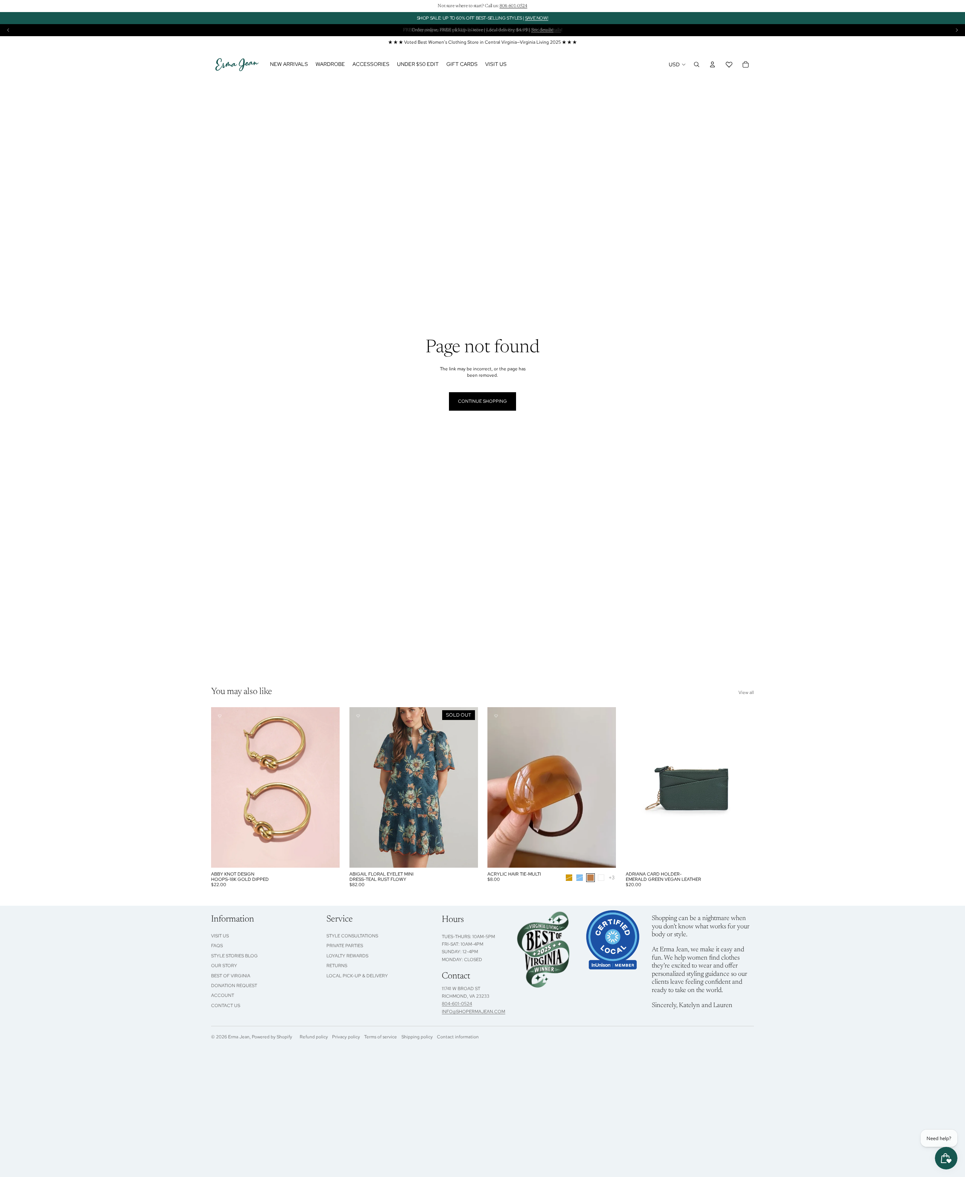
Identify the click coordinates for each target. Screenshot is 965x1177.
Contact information (458, 1037)
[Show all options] (611, 877)
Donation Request (234, 986)
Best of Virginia (230, 976)
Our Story (224, 966)
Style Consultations (352, 936)
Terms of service (380, 1037)
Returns (336, 966)
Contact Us (225, 1006)
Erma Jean (239, 1037)
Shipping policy (417, 1037)
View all (746, 692)
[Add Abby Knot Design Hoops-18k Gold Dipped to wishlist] (220, 716)
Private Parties (344, 946)
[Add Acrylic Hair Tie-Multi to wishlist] (496, 716)
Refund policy (314, 1037)
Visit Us (220, 936)
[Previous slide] (8, 30)
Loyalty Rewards (347, 956)
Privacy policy (346, 1037)
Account (222, 995)
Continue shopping (482, 401)
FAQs (217, 946)
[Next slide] (956, 30)
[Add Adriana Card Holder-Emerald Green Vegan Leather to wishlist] (634, 716)
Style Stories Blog (234, 956)
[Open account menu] (712, 64)
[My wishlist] (729, 64)
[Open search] (696, 64)
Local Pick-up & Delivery (357, 976)
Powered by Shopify (272, 1037)
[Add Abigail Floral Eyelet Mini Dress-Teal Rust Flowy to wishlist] (358, 716)
